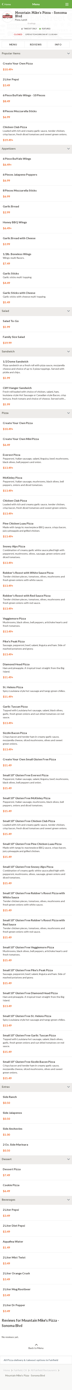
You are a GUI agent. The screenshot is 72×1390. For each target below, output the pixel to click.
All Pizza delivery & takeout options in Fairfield (31, 1360)
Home (6, 1370)
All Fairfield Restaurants (44, 1370)
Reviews (36, 44)
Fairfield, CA (20, 1370)
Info (58, 44)
